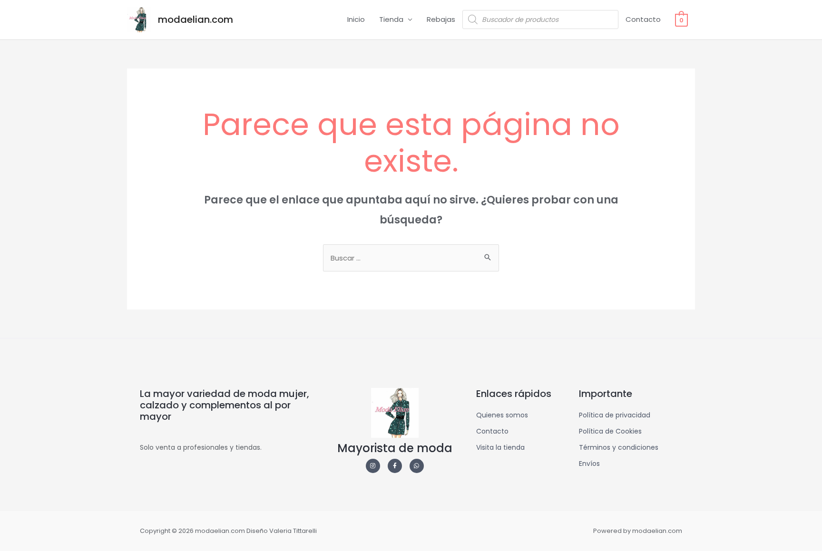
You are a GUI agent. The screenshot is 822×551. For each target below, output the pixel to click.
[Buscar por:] (411, 258)
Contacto (643, 19)
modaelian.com (195, 19)
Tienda (391, 19)
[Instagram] (373, 466)
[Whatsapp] (417, 466)
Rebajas (441, 19)
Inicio (356, 19)
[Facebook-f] (395, 466)
